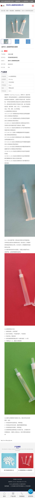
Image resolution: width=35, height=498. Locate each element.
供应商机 (12, 10)
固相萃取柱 (17, 10)
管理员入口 (23, 486)
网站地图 (28, 486)
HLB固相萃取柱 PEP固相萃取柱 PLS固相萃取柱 (12, 470)
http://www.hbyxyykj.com (6, 440)
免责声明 (18, 486)
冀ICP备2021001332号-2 (22, 481)
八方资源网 (13, 486)
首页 (7, 10)
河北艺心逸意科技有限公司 (14, 484)
